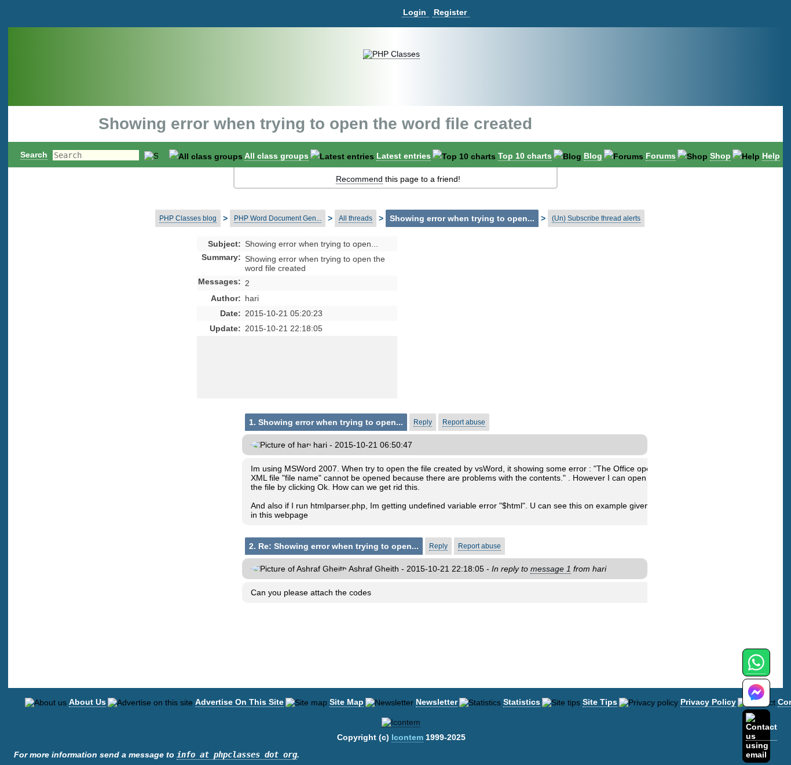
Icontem (407, 737)
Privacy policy (708, 702)
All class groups (276, 155)
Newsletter (436, 702)
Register (450, 12)
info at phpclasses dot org (237, 754)
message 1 (550, 568)
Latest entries (403, 155)
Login (414, 12)
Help (771, 155)
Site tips (600, 702)
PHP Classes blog (188, 218)
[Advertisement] (489, 330)
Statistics (521, 702)
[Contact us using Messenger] (756, 700)
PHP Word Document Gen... (277, 218)
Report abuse (463, 422)
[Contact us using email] (761, 736)
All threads (355, 218)
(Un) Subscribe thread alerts (596, 218)
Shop (720, 155)
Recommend (359, 179)
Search (33, 154)
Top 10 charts (525, 155)
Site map (346, 702)
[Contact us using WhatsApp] (756, 669)
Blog (593, 155)
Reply (422, 422)
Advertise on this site (239, 702)
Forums (661, 155)
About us (87, 702)
